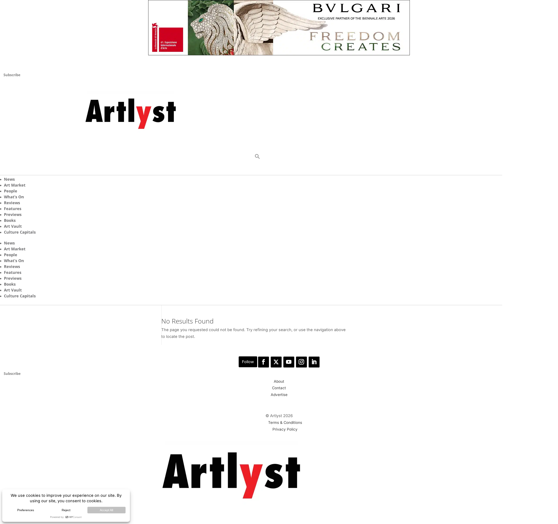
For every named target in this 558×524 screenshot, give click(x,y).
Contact (279, 388)
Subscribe (11, 74)
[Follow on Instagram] (301, 362)
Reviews (12, 202)
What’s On (14, 196)
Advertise (279, 395)
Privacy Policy (285, 429)
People (10, 191)
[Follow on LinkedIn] (314, 362)
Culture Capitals (20, 232)
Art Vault (13, 226)
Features (12, 208)
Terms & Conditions (285, 422)
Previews (13, 214)
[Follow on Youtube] (288, 362)
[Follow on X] (276, 362)
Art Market (15, 185)
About (279, 381)
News (9, 179)
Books (10, 220)
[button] (257, 156)
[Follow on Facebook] (263, 362)
